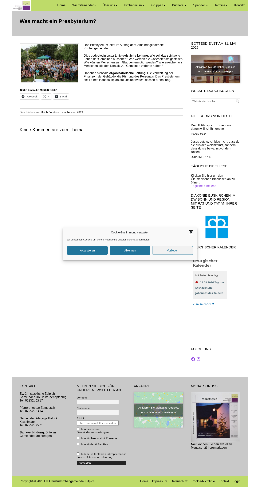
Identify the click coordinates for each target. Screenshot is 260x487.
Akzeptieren (87, 250)
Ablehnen (130, 250)
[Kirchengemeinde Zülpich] (21, 9)
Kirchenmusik (133, 5)
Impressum (159, 481)
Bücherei (178, 5)
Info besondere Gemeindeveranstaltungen (93, 431)
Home (61, 5)
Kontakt (239, 5)
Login (236, 481)
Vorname (82, 397)
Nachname (83, 408)
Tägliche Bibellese (203, 185)
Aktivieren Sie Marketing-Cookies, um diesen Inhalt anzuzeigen (215, 69)
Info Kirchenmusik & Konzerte (99, 438)
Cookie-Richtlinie (203, 481)
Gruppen (157, 5)
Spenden (199, 5)
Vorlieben (172, 250)
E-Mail (80, 418)
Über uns (109, 5)
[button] (191, 232)
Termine (220, 5)
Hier (194, 444)
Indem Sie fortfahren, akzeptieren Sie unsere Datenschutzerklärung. (101, 455)
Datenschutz (179, 481)
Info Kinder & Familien (94, 444)
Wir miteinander (83, 5)
